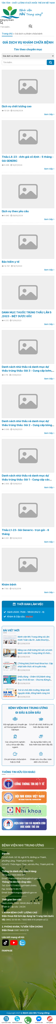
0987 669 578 (21, 930)
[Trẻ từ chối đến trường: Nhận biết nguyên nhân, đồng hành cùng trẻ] (10, 693)
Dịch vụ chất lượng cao (17, 106)
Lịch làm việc (6, 1022)
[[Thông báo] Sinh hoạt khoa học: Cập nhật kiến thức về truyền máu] (10, 666)
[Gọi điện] (28, 1020)
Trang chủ (7, 33)
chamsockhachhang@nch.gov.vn (24, 878)
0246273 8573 (13, 889)
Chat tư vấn (39, 1022)
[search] (30, 26)
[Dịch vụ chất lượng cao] (28, 86)
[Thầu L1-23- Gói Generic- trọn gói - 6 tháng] (28, 510)
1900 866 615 (18, 874)
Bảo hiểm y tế (10, 261)
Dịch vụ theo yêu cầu (15, 211)
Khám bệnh (9, 584)
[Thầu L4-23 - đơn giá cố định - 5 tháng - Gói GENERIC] (28, 137)
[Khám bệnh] (28, 564)
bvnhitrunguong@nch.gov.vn (22, 892)
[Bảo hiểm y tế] (28, 242)
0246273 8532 (13, 885)
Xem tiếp (48, 114)
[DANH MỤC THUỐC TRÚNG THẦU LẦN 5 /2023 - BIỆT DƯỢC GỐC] (28, 292)
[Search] (50, 62)
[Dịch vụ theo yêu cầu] (28, 191)
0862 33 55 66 (13, 919)
